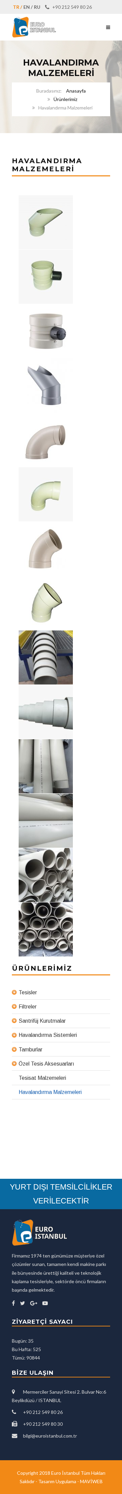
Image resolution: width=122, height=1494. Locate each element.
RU (37, 7)
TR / (17, 7)
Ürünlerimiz (65, 99)
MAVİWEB (91, 1481)
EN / (28, 7)
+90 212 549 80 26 (71, 7)
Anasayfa (76, 91)
